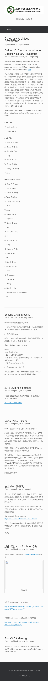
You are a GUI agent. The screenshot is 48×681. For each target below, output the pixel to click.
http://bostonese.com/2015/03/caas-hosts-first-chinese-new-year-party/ (21, 623)
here (29, 69)
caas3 (30, 317)
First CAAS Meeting (15, 638)
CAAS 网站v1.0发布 (15, 420)
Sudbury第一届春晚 (31, 554)
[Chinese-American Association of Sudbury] (24, 10)
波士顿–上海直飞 (14, 486)
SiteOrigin (22, 676)
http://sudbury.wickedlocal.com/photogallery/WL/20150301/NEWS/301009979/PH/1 (23, 607)
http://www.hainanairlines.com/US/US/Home (20, 519)
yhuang (35, 56)
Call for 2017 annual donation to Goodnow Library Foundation (22, 51)
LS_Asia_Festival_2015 (13, 402)
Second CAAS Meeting (17, 314)
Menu (9, 29)
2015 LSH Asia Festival (17, 388)
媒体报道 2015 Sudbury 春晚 (20, 546)
